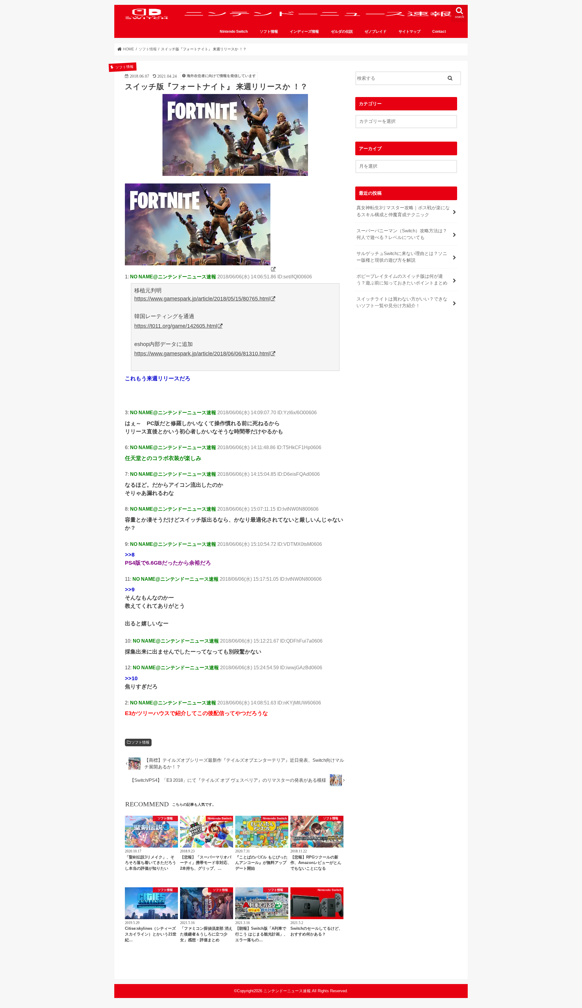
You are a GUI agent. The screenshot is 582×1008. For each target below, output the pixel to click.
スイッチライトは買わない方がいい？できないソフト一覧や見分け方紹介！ (401, 302)
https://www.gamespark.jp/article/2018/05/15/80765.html (202, 299)
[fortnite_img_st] (200, 269)
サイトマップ (409, 31)
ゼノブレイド (375, 31)
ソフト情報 (269, 31)
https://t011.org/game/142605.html (175, 326)
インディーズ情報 (304, 31)
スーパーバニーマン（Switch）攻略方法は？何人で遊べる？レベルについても (401, 234)
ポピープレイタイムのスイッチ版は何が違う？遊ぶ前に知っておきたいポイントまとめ (401, 279)
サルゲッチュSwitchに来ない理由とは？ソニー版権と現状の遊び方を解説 (401, 257)
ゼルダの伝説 (342, 31)
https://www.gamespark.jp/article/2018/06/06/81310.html (202, 354)
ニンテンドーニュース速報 (287, 991)
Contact (439, 31)
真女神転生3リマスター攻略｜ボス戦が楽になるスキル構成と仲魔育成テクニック (403, 211)
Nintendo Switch (234, 31)
